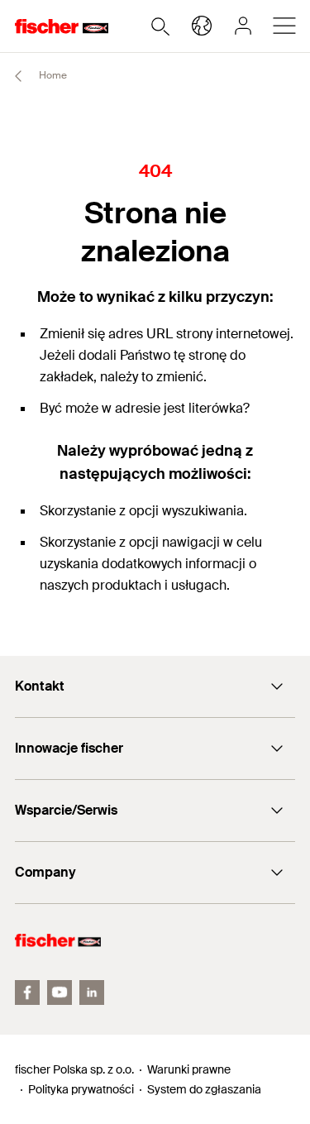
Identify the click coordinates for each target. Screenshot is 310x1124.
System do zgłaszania (204, 1089)
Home (51, 75)
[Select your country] (201, 25)
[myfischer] (243, 25)
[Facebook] (27, 992)
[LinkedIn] (91, 992)
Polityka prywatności (81, 1089)
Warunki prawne (189, 1069)
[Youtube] (59, 992)
